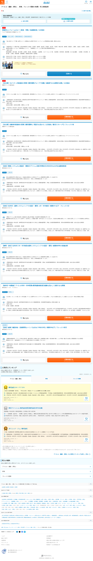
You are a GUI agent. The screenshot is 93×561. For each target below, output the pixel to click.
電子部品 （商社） (81, 499)
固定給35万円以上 (15, 523)
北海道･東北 (5, 493)
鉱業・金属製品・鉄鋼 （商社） (23, 507)
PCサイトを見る (5, 544)
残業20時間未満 (11, 517)
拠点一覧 (3, 538)
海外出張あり (48, 517)
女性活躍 (66, 515)
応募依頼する (68, 117)
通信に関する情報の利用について (54, 540)
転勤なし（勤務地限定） (52, 515)
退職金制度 (4, 517)
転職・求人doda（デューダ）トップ (8, 527)
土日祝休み (34, 517)
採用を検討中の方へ (51, 542)
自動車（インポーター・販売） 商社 (70, 507)
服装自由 (61, 515)
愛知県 (11, 487)
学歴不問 (44, 515)
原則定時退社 (41, 517)
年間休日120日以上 (19, 515)
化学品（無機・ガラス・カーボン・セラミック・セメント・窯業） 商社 (67, 503)
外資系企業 (11, 515)
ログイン (6, 3)
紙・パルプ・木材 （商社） (70, 505)
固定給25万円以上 (6, 523)
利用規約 (48, 538)
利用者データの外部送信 (52, 544)
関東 (10, 493)
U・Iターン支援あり (56, 517)
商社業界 (23, 527)
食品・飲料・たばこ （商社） (9, 509)
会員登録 (2, 3)
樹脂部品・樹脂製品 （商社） (43, 503)
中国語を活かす (87, 515)
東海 (3, 471)
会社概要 (48, 536)
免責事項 (3, 540)
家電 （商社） (52, 499)
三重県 (15, 487)
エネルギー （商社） (81, 505)
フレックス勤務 (6, 476)
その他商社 (29, 509)
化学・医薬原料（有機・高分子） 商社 (27, 503)
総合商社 (4, 499)
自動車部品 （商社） (57, 501)
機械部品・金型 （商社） (42, 499)
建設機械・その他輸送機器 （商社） (71, 501)
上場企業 (81, 515)
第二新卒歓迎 (5, 515)
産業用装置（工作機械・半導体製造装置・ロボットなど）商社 (21, 499)
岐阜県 (3, 487)
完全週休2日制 (19, 517)
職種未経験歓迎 (27, 517)
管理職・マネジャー (29, 515)
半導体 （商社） (72, 499)
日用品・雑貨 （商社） (7, 505)
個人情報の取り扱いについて (15, 550)
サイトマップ (4, 542)
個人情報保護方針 (12, 552)
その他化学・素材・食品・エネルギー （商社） (50, 507)
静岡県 (7, 487)
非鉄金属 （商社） (35, 507)
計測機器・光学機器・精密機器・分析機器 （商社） (40, 501)
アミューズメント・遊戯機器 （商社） (11, 501)
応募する (69, 73)
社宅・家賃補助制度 (73, 515)
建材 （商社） (36, 509)
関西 (17, 493)
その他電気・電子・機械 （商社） (10, 503)
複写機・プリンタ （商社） (62, 499)
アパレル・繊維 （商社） (9, 466)
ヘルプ (3, 536)
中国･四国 (21, 493)
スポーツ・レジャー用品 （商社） (28, 505)
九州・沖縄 (26, 493)
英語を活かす (38, 515)
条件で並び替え (87, 10)
